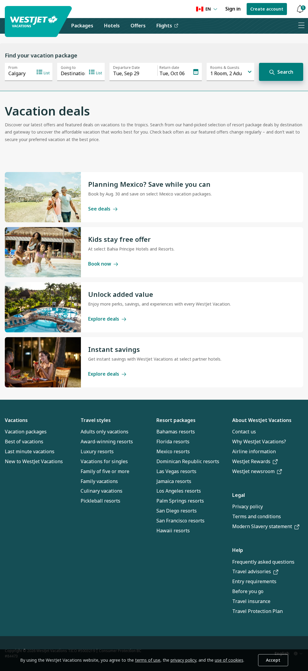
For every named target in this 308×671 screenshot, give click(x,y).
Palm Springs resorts (180, 500)
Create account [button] (266, 9)
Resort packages (176, 420)
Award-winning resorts (107, 441)
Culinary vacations (101, 491)
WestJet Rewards (251, 461)
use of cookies (229, 660)
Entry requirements (254, 581)
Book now (99, 263)
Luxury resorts (97, 451)
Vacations (16, 420)
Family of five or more (105, 471)
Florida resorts (172, 441)
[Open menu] (301, 25)
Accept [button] (273, 660)
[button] (300, 9)
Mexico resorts (173, 451)
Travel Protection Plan (257, 611)
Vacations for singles (104, 461)
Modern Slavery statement (262, 526)
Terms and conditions (256, 516)
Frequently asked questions (263, 562)
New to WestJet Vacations (34, 461)
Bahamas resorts (175, 431)
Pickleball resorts (100, 500)
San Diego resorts (176, 510)
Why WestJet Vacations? (259, 441)
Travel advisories (251, 571)
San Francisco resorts (180, 520)
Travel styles (96, 420)
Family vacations (99, 481)
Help (237, 550)
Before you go (247, 591)
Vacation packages (26, 431)
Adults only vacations (104, 431)
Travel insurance (251, 601)
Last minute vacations (29, 451)
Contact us (244, 431)
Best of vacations (24, 441)
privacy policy (183, 660)
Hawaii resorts (173, 530)
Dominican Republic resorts (187, 461)
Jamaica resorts (173, 481)
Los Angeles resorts (178, 491)
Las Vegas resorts (176, 471)
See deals (99, 208)
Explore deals (103, 318)
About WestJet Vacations (261, 420)
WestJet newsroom (253, 471)
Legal (238, 495)
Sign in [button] (233, 8)
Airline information (254, 451)
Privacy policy (247, 506)
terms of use (147, 660)
